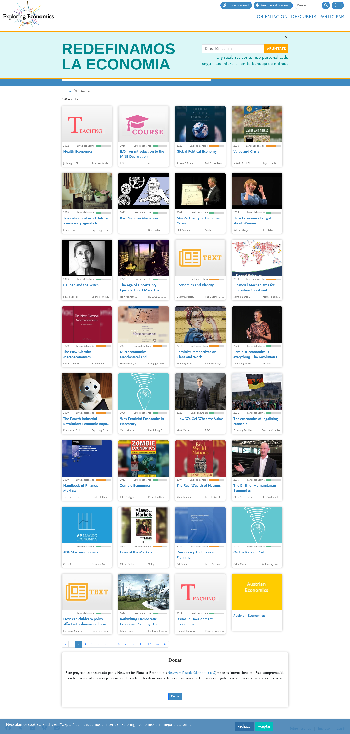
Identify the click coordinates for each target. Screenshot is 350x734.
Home (67, 91)
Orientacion (272, 17)
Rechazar (244, 726)
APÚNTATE (276, 49)
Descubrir (303, 17)
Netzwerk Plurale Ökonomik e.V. (191, 673)
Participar (331, 17)
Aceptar (264, 726)
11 (141, 644)
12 (149, 644)
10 (132, 644)
